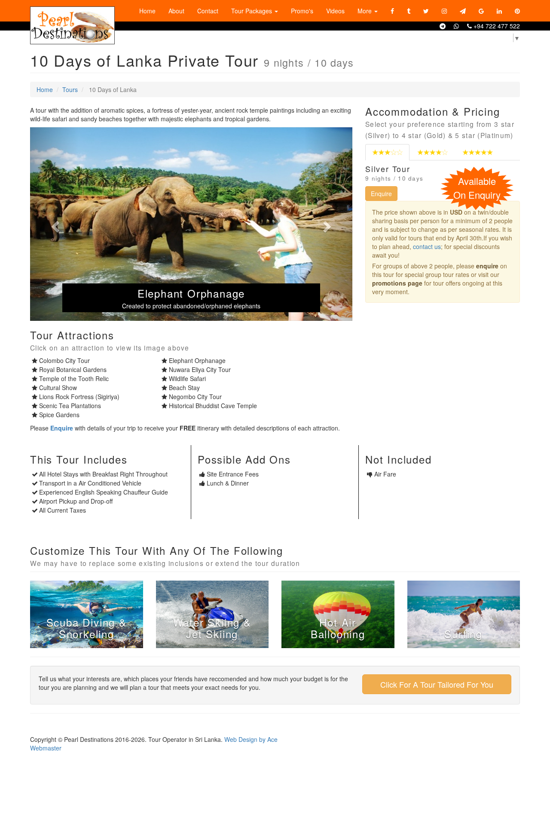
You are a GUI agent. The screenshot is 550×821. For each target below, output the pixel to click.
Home (147, 10)
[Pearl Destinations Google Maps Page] (481, 11)
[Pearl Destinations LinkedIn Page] (499, 11)
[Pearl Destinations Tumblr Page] (408, 11)
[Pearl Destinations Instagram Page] (444, 11)
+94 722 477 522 (496, 26)
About (176, 10)
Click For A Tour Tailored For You (436, 684)
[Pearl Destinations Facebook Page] (392, 11)
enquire (487, 265)
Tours (70, 89)
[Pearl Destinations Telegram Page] (462, 11)
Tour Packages (252, 10)
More (365, 10)
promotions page (397, 283)
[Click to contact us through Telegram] (443, 26)
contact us (427, 246)
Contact (207, 10)
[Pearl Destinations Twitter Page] (426, 11)
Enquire (381, 193)
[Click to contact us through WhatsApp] (456, 26)
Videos (335, 10)
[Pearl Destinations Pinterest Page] (517, 11)
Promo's (302, 10)
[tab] (387, 152)
